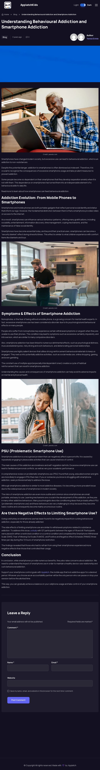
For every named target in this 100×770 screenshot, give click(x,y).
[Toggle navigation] (96, 5)
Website (11, 678)
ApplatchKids (29, 5)
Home (6, 14)
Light (76, 5)
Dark (89, 5)
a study (33, 530)
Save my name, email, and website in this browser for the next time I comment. (41, 691)
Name (10, 662)
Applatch (45, 572)
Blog (15, 14)
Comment (12, 627)
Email (54, 662)
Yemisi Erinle (93, 38)
